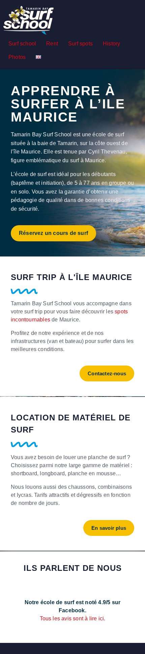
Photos (17, 57)
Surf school (22, 43)
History (111, 43)
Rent (52, 43)
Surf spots (80, 43)
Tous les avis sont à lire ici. (73, 618)
